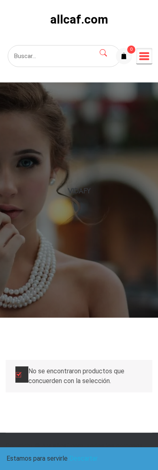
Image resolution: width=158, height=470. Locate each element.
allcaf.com (79, 19)
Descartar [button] (83, 458)
